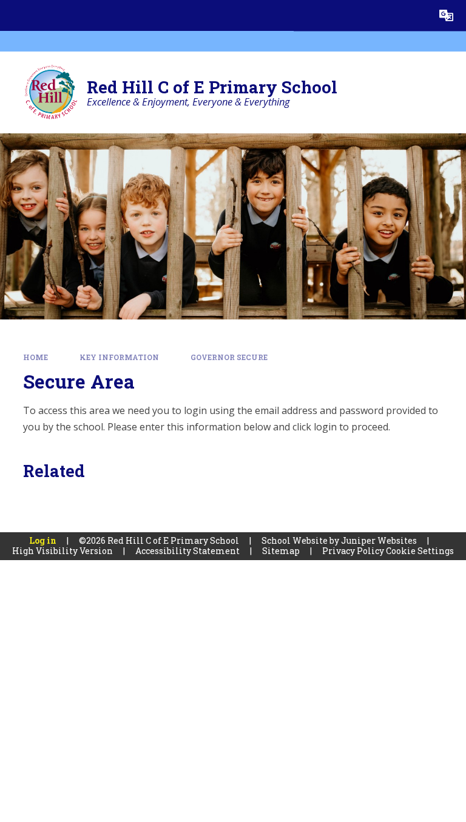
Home (35, 357)
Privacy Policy (353, 550)
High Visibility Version (62, 550)
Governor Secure (229, 357)
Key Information (119, 357)
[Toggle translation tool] (446, 15)
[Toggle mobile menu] (15, 15)
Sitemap (281, 550)
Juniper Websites (379, 540)
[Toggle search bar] (415, 15)
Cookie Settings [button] (420, 550)
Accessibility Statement (187, 550)
